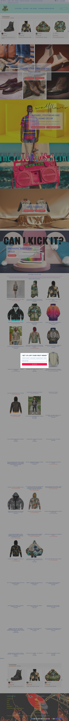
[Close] (47, 354)
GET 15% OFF (34, 364)
